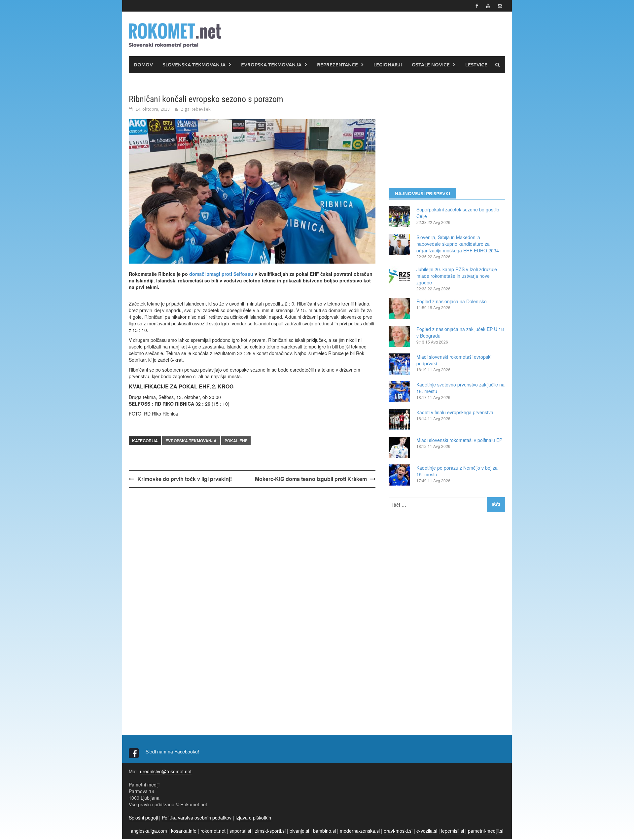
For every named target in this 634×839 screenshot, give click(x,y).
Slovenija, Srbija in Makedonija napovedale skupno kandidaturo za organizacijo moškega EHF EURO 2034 (457, 244)
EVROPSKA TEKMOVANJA (271, 64)
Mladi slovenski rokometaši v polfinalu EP (459, 440)
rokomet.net (213, 830)
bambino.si (324, 830)
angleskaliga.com (149, 830)
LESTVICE (476, 64)
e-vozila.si (426, 830)
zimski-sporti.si (270, 830)
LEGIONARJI (387, 64)
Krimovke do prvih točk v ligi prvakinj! (184, 479)
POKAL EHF (236, 441)
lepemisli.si (452, 830)
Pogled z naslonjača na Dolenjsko (451, 301)
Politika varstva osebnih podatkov (196, 817)
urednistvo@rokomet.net (166, 771)
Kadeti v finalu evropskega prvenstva (454, 412)
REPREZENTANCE (337, 64)
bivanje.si (299, 830)
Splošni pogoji (143, 817)
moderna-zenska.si (360, 830)
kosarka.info (183, 830)
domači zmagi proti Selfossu (221, 274)
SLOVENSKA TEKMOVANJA (194, 64)
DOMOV (143, 64)
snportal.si (240, 830)
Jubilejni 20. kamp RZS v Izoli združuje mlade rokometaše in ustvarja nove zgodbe (456, 276)
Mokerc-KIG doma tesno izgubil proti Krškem (311, 479)
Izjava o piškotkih (253, 817)
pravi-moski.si (398, 830)
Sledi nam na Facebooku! (173, 751)
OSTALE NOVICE (431, 64)
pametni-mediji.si (485, 830)
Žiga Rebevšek (196, 109)
